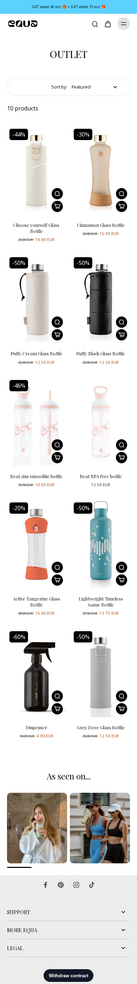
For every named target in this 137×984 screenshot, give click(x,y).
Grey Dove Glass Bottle (101, 727)
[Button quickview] (57, 193)
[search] (95, 24)
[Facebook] (45, 885)
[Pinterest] (60, 885)
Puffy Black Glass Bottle (100, 353)
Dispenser (36, 727)
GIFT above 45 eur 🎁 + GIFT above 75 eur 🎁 (69, 6)
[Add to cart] (57, 206)
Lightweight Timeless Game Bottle (101, 602)
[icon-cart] (107, 24)
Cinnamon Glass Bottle (101, 225)
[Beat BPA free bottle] (100, 422)
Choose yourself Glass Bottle (36, 228)
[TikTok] (91, 885)
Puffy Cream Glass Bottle (37, 353)
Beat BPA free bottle (101, 476)
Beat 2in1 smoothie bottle (36, 476)
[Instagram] (76, 885)
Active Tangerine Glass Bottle (36, 602)
